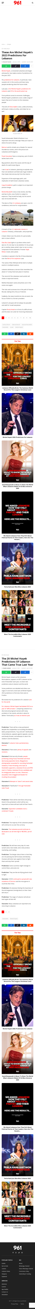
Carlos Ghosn (6, 324)
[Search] (32, 3)
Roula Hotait (11, 309)
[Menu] (3, 3)
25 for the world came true (18, 91)
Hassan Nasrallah (27, 324)
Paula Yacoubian (7, 156)
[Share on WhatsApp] (6, 66)
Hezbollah (5, 327)
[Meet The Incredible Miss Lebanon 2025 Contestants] (17, 611)
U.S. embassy (16, 203)
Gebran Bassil (16, 324)
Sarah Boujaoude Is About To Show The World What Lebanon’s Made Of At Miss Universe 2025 (17, 486)
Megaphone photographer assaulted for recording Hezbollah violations (17, 763)
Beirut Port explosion (14, 258)
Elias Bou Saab (6, 242)
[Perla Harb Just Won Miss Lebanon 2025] (17, 564)
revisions (4, 752)
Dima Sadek (13, 107)
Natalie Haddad (7, 668)
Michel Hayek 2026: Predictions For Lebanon (17, 437)
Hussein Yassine (7, 62)
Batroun (4, 147)
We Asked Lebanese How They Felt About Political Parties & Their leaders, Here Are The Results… (17, 537)
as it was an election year (22, 715)
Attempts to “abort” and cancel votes (21, 781)
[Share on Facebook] (25, 66)
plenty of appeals (22, 750)
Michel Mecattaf (7, 192)
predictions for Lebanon (11, 80)
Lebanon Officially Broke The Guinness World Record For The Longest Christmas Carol (17, 389)
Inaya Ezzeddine (7, 185)
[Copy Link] (15, 66)
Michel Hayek (6, 71)
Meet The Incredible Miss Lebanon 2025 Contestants (17, 635)
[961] (17, 3)
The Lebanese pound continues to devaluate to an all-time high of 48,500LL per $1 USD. (17, 831)
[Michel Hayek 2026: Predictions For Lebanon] (17, 414)
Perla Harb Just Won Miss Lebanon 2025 (17, 587)
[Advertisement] (17, 24)
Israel (7, 169)
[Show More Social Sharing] (31, 66)
